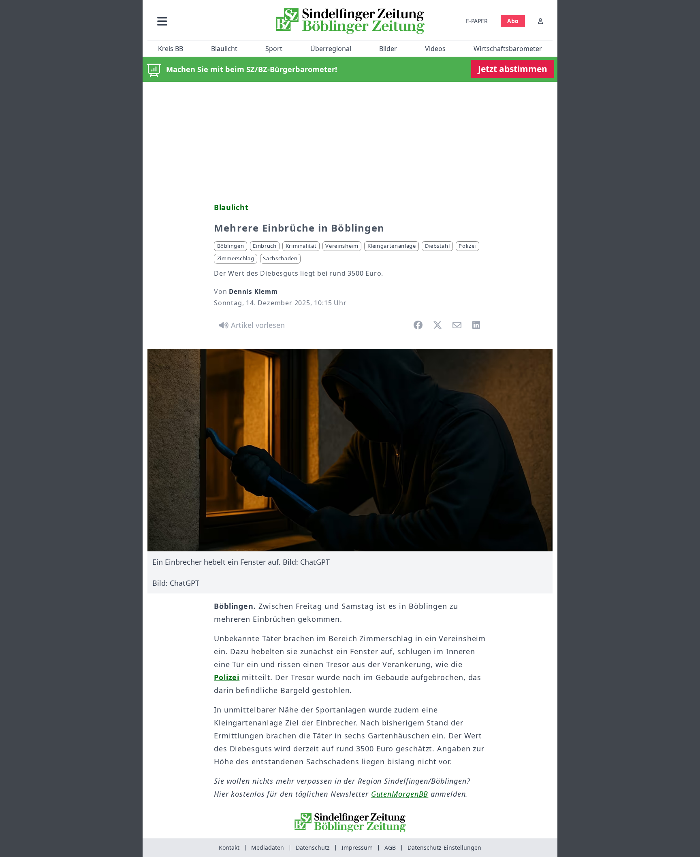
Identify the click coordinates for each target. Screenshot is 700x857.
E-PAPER (477, 21)
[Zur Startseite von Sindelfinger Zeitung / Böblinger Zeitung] (350, 21)
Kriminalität (301, 245)
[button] (205, 21)
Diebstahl (437, 245)
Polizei (467, 245)
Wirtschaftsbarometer (508, 48)
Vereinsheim (341, 245)
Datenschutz (313, 847)
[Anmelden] (540, 21)
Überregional (330, 48)
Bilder (388, 48)
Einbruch (264, 245)
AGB (390, 847)
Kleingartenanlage (391, 245)
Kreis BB (170, 48)
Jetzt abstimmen (512, 68)
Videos (435, 48)
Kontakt (229, 847)
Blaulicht (224, 48)
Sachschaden (280, 258)
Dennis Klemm (253, 291)
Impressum (357, 847)
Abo (513, 21)
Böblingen (230, 245)
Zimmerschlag (235, 258)
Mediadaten (267, 847)
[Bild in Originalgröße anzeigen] (350, 450)
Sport (273, 48)
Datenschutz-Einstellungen (444, 847)
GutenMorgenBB (400, 794)
